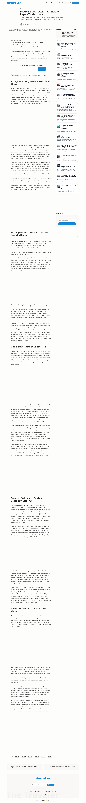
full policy (38, 30)
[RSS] (45, 794)
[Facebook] (40, 794)
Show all (74, 29)
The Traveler (42, 800)
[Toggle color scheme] (66, 3)
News (21, 8)
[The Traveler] (14, 3)
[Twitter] (42, 794)
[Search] (70, 3)
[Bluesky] (43, 794)
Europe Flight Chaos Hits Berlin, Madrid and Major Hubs (29, 47)
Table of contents (15, 35)
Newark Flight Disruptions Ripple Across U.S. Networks (28, 42)
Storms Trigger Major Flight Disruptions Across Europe (28, 45)
